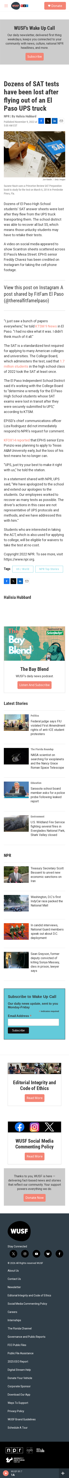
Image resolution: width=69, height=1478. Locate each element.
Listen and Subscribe (34, 685)
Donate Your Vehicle (20, 1378)
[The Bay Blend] (34, 643)
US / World (22, 569)
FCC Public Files (17, 1345)
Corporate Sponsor (19, 1386)
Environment (37, 816)
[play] (5, 1473)
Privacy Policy (16, 1411)
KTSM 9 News (45, 326)
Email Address (20, 1016)
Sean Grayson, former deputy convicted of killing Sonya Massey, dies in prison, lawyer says (45, 962)
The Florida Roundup (42, 749)
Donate (56, 5)
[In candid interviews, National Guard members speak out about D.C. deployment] (16, 931)
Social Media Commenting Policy (27, 1303)
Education (36, 782)
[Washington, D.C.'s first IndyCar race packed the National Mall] (16, 903)
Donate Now (34, 1198)
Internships (14, 1320)
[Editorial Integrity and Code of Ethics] (34, 1068)
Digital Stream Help (19, 1369)
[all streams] (64, 1473)
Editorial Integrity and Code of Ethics (34, 1085)
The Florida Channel (20, 1328)
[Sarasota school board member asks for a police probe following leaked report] (16, 790)
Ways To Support (18, 1403)
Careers (12, 1312)
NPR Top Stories (49, 569)
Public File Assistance (21, 1353)
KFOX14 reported (17, 440)
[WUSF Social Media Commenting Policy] (34, 1127)
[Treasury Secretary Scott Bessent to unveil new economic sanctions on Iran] (16, 874)
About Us (13, 1270)
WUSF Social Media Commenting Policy (34, 1144)
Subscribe (34, 56)
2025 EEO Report (18, 1361)
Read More (35, 1098)
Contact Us (14, 1279)
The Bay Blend (34, 669)
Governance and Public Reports (26, 1336)
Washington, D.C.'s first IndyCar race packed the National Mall (47, 901)
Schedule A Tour (18, 1427)
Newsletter (14, 1287)
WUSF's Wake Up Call (34, 28)
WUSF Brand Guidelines (22, 1419)
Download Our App (19, 1394)
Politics (35, 715)
